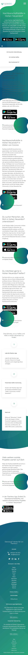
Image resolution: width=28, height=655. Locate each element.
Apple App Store (8, 39)
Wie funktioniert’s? (14, 62)
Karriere (14, 645)
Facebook (19, 559)
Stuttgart (14, 582)
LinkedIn (15, 559)
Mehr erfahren (13, 617)
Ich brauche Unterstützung (14, 52)
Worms (14, 588)
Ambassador (14, 643)
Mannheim (14, 578)
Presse (14, 646)
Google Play (9, 112)
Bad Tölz (14, 569)
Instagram (12, 559)
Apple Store (9, 117)
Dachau (14, 571)
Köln (14, 575)
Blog (14, 639)
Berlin (14, 567)
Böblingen (14, 584)
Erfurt (14, 573)
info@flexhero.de (15, 554)
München (14, 580)
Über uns (14, 641)
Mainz (14, 577)
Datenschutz (14, 650)
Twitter (9, 559)
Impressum (14, 648)
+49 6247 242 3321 (15, 552)
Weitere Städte (14, 592)
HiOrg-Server (14, 599)
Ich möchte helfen (14, 57)
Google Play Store (20, 39)
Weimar (14, 586)
